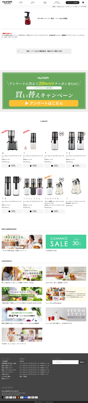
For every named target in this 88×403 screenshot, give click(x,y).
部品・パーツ (61, 6)
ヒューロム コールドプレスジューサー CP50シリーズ (34, 374)
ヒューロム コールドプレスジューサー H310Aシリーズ (34, 370)
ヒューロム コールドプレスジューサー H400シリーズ (34, 368)
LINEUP (22, 361)
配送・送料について (7, 365)
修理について (5, 378)
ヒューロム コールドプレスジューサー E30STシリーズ (34, 372)
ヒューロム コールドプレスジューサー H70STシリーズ (34, 365)
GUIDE (45, 2)
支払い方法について (7, 368)
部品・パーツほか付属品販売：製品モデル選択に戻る (44, 51)
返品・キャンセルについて (9, 370)
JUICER (21, 2)
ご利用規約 (5, 361)
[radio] (3, 153)
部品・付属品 (23, 376)
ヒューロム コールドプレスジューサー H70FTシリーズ (34, 363)
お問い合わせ (5, 374)
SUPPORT (57, 2)
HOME (53, 6)
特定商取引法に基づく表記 (9, 363)
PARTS (33, 2)
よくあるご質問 (6, 376)
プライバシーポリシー (8, 372)
